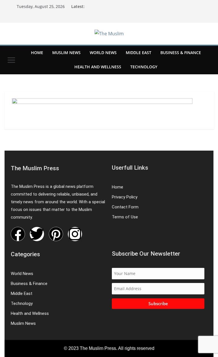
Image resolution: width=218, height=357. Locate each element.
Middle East (138, 52)
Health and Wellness (97, 66)
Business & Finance (180, 52)
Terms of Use (125, 216)
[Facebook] (18, 234)
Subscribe (158, 303)
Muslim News (66, 52)
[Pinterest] (56, 234)
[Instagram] (75, 234)
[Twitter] (37, 234)
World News (103, 52)
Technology (143, 66)
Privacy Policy (124, 197)
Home (37, 52)
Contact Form (125, 207)
